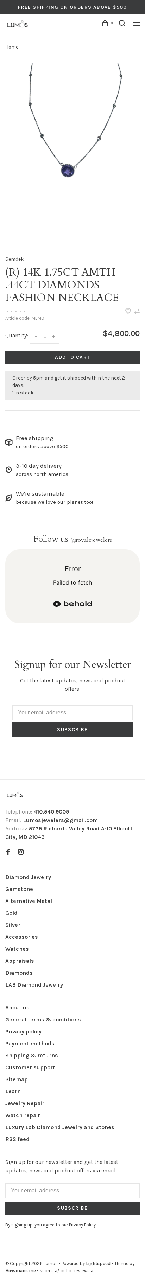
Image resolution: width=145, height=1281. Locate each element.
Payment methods (30, 1043)
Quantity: (16, 335)
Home (11, 47)
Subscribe (72, 730)
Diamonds (19, 972)
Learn (13, 1091)
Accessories (21, 936)
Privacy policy (23, 1031)
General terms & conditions (43, 1019)
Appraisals (19, 960)
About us (17, 1007)
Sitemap (16, 1079)
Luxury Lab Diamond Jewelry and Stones (59, 1127)
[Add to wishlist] (128, 311)
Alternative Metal (28, 901)
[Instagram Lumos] (21, 852)
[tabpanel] (72, 152)
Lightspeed (98, 1263)
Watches (17, 948)
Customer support (30, 1067)
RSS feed (17, 1139)
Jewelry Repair (24, 1103)
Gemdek (14, 259)
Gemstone (19, 889)
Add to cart (72, 357)
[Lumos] (14, 795)
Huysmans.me (21, 1270)
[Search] (123, 24)
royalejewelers (91, 540)
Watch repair (22, 1115)
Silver (12, 925)
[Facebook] (8, 852)
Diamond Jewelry (28, 877)
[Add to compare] (137, 311)
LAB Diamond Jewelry (34, 984)
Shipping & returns (31, 1055)
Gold (11, 913)
